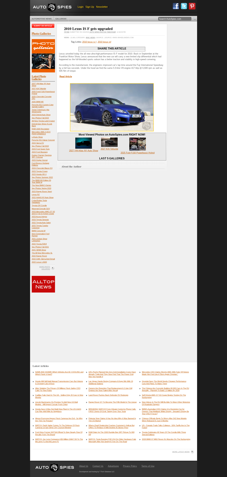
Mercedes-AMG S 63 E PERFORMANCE (41, 133)
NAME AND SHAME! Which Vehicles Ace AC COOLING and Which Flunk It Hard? (59, 373)
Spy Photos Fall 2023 (40, 118)
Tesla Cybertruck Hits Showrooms (40, 111)
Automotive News (41, 18)
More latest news (181, 452)
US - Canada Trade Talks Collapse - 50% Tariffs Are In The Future (166, 426)
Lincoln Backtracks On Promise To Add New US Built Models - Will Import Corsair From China (56, 403)
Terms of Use (147, 466)
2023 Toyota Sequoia (40, 220)
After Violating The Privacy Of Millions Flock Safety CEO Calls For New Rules (57, 389)
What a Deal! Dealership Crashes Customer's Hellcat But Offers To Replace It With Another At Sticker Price (111, 426)
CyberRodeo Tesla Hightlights (39, 201)
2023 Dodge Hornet (40, 160)
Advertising (113, 466)
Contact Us (98, 466)
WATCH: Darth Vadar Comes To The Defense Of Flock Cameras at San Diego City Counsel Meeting (57, 426)
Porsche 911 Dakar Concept (43, 140)
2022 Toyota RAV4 (39, 244)
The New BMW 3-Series (41, 185)
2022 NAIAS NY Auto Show (43, 197)
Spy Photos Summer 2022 (42, 177)
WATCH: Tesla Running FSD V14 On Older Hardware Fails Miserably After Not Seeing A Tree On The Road (112, 440)
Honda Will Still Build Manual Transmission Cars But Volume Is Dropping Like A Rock (59, 382)
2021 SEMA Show (39, 250)
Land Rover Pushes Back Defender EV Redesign (108, 395)
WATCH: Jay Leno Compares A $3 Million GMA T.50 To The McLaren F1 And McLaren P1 (59, 440)
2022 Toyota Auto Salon (41, 223)
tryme (66, 32)
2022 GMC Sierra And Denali (43, 259)
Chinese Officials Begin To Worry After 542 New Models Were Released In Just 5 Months (164, 419)
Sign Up (89, 6)
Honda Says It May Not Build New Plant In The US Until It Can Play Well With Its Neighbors (58, 410)
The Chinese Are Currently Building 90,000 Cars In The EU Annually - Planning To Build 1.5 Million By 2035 (165, 389)
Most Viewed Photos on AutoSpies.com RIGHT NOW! (112, 134)
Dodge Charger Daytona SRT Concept (42, 156)
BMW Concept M (38, 231)
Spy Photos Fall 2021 (40, 247)
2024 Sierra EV (38, 143)
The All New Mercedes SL (42, 253)
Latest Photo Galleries (39, 77)
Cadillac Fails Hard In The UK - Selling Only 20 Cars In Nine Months (59, 396)
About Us (83, 466)
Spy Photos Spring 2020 (41, 188)
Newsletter (102, 6)
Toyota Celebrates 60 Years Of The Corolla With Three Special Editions (164, 433)
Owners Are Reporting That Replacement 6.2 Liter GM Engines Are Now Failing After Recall (110, 389)
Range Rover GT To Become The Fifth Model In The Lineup (113, 402)
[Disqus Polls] (111, 220)
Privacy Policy (130, 466)
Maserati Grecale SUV (41, 209)
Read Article (65, 76)
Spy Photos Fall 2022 (40, 146)
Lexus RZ (36, 194)
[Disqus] (112, 306)
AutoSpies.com (52, 8)
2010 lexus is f (89, 42)
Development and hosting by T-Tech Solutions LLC (96, 472)
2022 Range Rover (39, 256)
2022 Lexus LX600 (39, 262)
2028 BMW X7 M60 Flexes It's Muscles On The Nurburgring (166, 439)
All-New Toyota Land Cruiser (43, 121)
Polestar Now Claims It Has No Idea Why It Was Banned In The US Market (112, 419)
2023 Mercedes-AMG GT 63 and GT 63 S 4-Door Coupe (43, 213)
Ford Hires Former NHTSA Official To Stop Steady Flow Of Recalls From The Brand (58, 433)
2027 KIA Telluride (39, 89)
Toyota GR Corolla (39, 205)
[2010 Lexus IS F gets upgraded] (112, 130)
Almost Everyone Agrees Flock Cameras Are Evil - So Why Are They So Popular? (59, 419)
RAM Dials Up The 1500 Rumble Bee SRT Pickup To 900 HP (111, 433)
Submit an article (43, 26)
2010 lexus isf (104, 42)
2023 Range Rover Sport (42, 191)
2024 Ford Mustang (40, 152)
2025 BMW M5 (38, 102)
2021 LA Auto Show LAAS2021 (39, 240)
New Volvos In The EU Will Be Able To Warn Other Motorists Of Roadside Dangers (166, 403)
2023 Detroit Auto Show (41, 115)
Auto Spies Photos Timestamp (102, 32)
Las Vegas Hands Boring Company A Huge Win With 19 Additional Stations (111, 382)
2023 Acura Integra (39, 217)
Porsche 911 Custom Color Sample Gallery (43, 106)
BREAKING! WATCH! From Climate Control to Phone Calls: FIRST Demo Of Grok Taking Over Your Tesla (112, 410)
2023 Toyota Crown (40, 171)
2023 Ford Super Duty (41, 149)
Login (80, 6)
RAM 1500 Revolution (40, 129)
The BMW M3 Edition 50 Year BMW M (41, 181)
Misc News (90, 37)
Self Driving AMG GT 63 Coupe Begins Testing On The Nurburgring (164, 396)
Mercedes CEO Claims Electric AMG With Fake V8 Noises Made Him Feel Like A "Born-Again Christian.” (165, 373)
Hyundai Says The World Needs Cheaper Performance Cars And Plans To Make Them (164, 382)
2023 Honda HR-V (39, 174)
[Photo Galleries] (43, 71)
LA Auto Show (37, 137)
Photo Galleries (60, 18)
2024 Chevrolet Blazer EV (42, 168)
